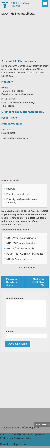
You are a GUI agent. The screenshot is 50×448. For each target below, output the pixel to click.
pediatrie (10, 189)
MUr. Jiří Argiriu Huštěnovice (20, 259)
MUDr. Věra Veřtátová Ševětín (21, 238)
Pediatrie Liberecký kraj (18, 194)
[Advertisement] (25, 39)
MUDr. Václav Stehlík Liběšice (21, 248)
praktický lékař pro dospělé (22, 61)
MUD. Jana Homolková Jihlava (11, 282)
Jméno (9, 331)
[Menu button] (45, 3)
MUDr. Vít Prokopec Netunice (20, 243)
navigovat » (22, 138)
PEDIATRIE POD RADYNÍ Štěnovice (24, 254)
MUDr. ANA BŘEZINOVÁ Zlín (38, 282)
